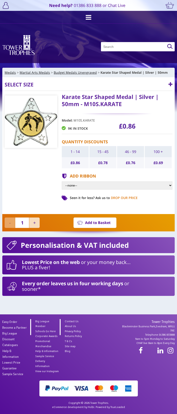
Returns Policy (73, 336)
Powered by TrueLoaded (110, 407)
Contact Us (71, 321)
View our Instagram (47, 371)
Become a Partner (14, 328)
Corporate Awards (46, 336)
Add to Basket (98, 222)
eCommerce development (68, 407)
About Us (70, 326)
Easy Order (9, 322)
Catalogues (10, 345)
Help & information (46, 351)
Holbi (91, 407)
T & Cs (68, 341)
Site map (70, 346)
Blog (67, 351)
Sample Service (12, 374)
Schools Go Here (45, 331)
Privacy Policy (73, 331)
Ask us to (116, 198)
